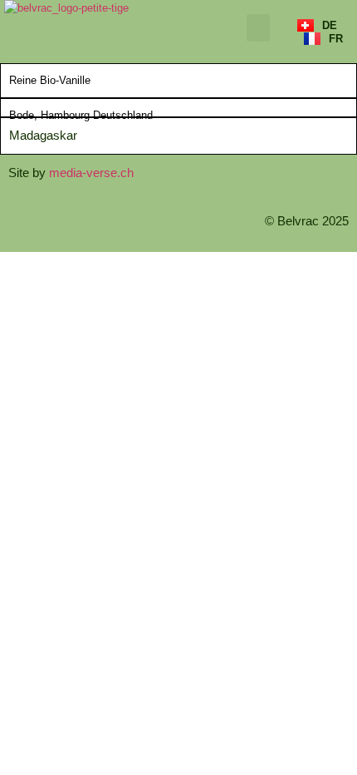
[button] (258, 28)
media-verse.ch (91, 172)
